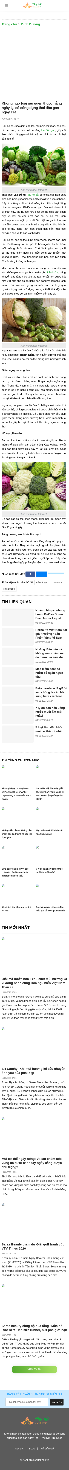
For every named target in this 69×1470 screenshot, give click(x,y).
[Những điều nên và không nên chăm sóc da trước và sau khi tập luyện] (18, 656)
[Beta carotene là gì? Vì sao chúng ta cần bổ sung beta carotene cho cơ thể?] (18, 695)
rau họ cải (33, 194)
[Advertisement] (34, 64)
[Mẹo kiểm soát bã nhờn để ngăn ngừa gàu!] (18, 676)
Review (19, 1448)
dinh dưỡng (52, 272)
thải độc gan (48, 130)
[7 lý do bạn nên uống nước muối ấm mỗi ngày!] (18, 715)
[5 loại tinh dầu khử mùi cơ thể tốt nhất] (18, 734)
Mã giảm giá (47, 1448)
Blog (32, 1448)
